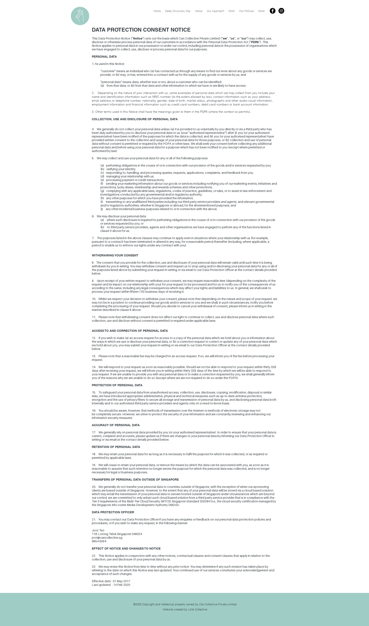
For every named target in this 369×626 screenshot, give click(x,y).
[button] (246, 11)
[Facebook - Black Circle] (272, 11)
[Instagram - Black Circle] (281, 11)
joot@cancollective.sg (107, 537)
